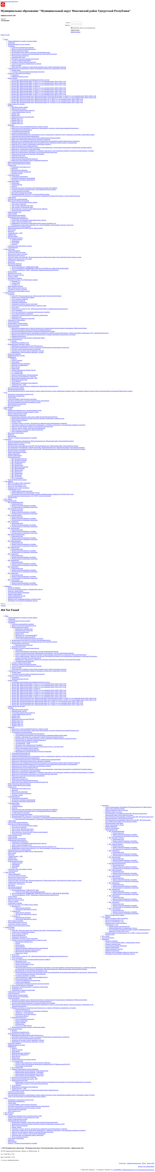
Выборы (10, 105)
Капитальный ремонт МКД (23, 979)
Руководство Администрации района (22, 297)
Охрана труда (12, 165)
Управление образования (19, 302)
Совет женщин (12, 213)
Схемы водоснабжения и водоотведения (27, 980)
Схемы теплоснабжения (22, 982)
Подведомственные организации (18, 325)
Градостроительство (14, 457)
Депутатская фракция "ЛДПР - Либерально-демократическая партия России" (35, 270)
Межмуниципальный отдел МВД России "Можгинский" (25, 228)
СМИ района (12, 197)
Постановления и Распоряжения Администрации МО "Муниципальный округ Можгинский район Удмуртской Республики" (46, 447)
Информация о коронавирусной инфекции (24, 383)
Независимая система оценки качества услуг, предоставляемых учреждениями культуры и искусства (42, 225)
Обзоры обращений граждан (16, 596)
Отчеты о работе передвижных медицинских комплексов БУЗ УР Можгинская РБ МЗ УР (42, 1064)
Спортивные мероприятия (19, 176)
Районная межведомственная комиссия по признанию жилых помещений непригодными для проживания (44, 142)
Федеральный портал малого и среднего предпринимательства (30, 52)
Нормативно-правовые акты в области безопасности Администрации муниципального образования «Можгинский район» (49, 328)
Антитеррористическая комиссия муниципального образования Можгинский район (41, 735)
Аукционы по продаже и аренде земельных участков (27, 350)
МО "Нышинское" (17, 473)
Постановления (20, 946)
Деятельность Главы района (16, 320)
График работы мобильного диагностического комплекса (32, 1062)
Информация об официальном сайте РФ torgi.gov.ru (27, 346)
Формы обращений (14, 454)
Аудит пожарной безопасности (24, 1019)
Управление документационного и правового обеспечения (29, 315)
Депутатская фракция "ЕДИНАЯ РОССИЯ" (25, 267)
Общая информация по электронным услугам (25, 492)
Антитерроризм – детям (22, 743)
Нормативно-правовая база (19, 218)
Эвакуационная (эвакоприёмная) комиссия (24, 159)
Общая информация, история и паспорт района (22, 41)
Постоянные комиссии (15, 263)
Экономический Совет (18, 57)
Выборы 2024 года (17, 121)
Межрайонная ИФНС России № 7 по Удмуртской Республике (30, 194)
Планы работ (12, 397)
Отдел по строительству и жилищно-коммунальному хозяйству (30, 312)
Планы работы (12, 271)
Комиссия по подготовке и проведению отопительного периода (31, 144)
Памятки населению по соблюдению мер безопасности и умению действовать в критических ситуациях (43, 334)
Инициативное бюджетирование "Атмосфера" (29, 1072)
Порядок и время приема (15, 591)
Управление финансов (18, 300)
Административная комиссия (20, 133)
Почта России (15, 367)
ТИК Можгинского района (19, 107)
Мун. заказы (8, 499)
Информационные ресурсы (19, 76)
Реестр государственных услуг (17, 486)
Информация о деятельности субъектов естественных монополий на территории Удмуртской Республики (47, 659)
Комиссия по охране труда (19, 157)
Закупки (14, 341)
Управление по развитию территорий (23, 318)
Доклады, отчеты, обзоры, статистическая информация (28, 428)
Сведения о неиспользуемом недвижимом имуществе (27, 71)
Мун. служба (8, 409)
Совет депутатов (9, 249)
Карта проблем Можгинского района (19, 163)
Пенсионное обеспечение (16, 433)
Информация (12, 357)
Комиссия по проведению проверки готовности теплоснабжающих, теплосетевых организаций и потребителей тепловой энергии (51, 147)
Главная (3, 605)
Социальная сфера (13, 181)
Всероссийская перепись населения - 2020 (24, 378)
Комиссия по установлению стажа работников (25, 149)
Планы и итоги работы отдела (24, 964)
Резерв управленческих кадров (17, 413)
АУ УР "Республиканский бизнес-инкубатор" (29, 638)
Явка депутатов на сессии (16, 275)
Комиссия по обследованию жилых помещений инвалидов (29, 160)
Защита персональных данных (17, 452)
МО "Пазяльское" (16, 475)
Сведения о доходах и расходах (17, 289)
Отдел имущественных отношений (22, 313)
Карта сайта (150, 1163)
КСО (5, 392)
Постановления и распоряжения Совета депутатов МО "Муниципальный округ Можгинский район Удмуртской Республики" (46, 449)
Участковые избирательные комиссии (23, 110)
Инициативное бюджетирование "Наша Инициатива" (32, 1070)
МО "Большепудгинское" (19, 460)
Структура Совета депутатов (17, 252)
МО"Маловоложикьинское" (20, 467)
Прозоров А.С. (16, 281)
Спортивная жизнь (13, 175)
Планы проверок (20, 1022)
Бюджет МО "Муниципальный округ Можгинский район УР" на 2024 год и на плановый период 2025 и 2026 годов (47, 99)
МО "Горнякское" (16, 463)
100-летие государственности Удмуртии (23, 376)
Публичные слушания (14, 278)
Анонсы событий (16, 360)
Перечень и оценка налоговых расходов (23, 62)
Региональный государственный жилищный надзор (31, 971)
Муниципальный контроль (16, 389)
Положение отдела (21, 961)
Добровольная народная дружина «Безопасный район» (28, 338)
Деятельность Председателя (16, 255)
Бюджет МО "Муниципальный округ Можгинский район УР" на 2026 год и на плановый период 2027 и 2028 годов (47, 102)
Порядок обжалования (15, 455)
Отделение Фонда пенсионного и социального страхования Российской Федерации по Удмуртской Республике (45, 196)
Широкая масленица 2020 (19, 379)
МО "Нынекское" (16, 471)
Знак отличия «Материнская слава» (22, 205)
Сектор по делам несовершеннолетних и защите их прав (28, 305)
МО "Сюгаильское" (17, 478)
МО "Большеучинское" (18, 462)
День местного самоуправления (17, 199)
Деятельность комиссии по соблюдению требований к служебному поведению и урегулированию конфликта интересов (48, 425)
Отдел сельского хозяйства (19, 299)
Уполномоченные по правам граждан (19, 226)
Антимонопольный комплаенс (24, 661)
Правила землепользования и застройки (23, 505)
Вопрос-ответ (19, 633)
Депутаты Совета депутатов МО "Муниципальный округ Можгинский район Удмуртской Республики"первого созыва (44, 257)
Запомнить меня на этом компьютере (83, 28)
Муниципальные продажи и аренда (19, 344)
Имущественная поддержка (19, 51)
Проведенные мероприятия (23, 1066)
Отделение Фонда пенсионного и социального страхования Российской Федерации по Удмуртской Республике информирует (54, 819)
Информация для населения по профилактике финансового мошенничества (34, 386)
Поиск (144, 1163)
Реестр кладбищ (16, 65)
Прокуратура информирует (19, 365)
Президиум (11, 262)
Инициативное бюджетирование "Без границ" (29, 1074)
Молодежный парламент (15, 286)
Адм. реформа (8, 481)
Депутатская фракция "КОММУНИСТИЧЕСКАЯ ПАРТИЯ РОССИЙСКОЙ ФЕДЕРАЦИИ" (40, 268)
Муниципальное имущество (20, 55)
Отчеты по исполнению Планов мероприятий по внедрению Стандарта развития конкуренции (44, 653)
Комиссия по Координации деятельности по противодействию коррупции (34, 152)
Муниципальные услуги (22, 962)
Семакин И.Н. (15, 283)
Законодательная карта (15, 597)
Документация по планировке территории (24, 507)
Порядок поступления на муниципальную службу (23, 412)
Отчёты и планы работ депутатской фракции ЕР (30, 891)
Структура (11, 294)
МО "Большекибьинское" (19, 459)
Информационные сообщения (20, 363)
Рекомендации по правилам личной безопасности (30, 740)
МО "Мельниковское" (18, 468)
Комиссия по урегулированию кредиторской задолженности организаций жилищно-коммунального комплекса (45, 141)
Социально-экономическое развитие (22, 47)
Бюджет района (12, 78)
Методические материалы (19, 170)
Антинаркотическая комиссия (20, 131)
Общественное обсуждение (16, 104)
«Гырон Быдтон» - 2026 (15, 233)
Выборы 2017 (15, 113)
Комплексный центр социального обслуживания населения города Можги (34, 188)
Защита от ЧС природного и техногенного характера (31, 1011)
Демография (15, 242)
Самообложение (13, 247)
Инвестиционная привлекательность (19, 162)
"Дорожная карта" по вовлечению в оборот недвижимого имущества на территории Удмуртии (37, 68)
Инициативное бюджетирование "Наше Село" (29, 1075)
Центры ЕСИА (12, 497)
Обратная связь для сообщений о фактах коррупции (27, 429)
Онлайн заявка (16, 70)
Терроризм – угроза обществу (24, 1012)
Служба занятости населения (20, 191)
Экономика (11, 46)
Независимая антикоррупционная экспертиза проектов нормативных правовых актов (37, 418)
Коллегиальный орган (22, 632)
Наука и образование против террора (26, 748)
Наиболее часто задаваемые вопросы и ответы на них (24, 599)
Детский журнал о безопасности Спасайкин (28, 745)
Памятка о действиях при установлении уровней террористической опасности (39, 737)
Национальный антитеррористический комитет (30, 733)
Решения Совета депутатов (16, 444)
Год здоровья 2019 (17, 371)
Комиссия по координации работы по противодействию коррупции (32, 426)
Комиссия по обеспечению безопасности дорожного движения (30, 139)
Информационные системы (16, 355)
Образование (15, 183)
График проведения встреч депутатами (20, 259)
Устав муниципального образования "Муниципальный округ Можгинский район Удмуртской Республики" (41, 441)
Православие (15, 368)
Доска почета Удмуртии (18, 204)
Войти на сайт (5, 35)
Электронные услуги (14, 489)
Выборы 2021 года (17, 118)
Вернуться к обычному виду (9, 1)
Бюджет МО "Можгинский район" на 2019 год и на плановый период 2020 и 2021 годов (38, 91)
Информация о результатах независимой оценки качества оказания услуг (33, 223)
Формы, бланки (16, 421)
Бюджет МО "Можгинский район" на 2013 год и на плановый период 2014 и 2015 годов (38, 81)
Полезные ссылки (16, 173)
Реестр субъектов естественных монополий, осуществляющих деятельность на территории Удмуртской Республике (50, 654)
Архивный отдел (16, 317)
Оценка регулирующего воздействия (19, 73)
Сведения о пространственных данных (20, 246)
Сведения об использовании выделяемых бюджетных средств (30, 80)
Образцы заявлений (21, 1020)
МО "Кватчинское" (17, 465)
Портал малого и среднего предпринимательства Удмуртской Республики (34, 54)
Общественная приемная (23, 908)
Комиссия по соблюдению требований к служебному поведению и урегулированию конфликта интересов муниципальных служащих (52, 150)
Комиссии (11, 125)
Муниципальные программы (17, 450)
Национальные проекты (15, 238)
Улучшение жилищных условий (25, 975)
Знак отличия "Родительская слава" (22, 207)
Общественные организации (16, 215)
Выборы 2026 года (17, 123)
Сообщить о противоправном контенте (27, 750)
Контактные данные (21, 953)
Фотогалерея (12, 230)
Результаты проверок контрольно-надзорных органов (24, 402)
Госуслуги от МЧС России (23, 1025)
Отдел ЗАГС (15, 307)
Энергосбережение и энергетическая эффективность (31, 977)
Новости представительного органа (19, 291)
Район (6, 39)
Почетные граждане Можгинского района (24, 202)
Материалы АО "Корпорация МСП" (26, 635)
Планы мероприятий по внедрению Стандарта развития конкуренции (36, 651)
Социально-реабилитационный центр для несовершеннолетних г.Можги (33, 189)
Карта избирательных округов (17, 288)
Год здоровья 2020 (17, 373)
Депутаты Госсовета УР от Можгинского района (23, 280)
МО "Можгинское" (17, 470)
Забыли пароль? (75, 32)
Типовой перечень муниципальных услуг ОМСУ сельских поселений (29, 496)
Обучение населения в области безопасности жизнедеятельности (31, 329)
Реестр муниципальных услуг (17, 484)
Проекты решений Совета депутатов (19, 442)
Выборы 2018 (15, 115)
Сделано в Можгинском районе (21, 60)
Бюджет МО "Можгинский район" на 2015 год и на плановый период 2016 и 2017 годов (38, 84)
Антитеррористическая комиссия (21, 130)
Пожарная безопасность (18, 336)
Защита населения (13, 326)
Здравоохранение (16, 184)
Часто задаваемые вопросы (19, 431)
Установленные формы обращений (18, 592)
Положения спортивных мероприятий (23, 178)
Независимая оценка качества (17, 217)
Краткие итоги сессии (14, 273)
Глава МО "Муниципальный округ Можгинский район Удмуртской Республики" (36, 296)
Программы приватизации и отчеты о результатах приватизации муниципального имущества (40, 347)
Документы (15, 75)
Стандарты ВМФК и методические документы (22, 399)
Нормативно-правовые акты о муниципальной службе (24, 410)
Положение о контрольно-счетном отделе (20, 394)
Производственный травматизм (21, 171)
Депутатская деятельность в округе (26, 909)
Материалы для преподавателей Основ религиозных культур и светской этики (39, 746)
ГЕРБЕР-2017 (12, 234)
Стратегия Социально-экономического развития (26, 63)
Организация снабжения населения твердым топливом (32, 983)
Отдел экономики (16, 310)
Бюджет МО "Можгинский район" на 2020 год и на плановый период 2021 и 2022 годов (38, 92)
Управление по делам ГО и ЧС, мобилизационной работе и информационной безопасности (39, 309)
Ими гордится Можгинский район (18, 200)
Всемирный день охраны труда (20, 167)
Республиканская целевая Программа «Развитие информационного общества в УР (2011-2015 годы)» (42, 494)
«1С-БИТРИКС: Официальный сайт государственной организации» (133, 1169)
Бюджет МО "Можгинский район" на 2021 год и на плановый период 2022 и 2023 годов (38, 94)
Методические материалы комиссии (26, 951)
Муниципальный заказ (15, 339)
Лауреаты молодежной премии (20, 210)
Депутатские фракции (14, 265)
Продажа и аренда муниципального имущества (26, 349)
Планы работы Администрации (17, 323)
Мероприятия (12, 436)
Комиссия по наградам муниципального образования (27, 154)
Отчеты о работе (13, 276)
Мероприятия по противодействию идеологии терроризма (33, 751)
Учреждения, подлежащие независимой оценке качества (28, 220)
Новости (14, 359)
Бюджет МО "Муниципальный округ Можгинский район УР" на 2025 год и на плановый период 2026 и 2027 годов (47, 101)
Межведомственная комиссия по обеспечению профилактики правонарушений (35, 138)
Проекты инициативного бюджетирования (24, 375)
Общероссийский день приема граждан (23, 370)
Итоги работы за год (14, 405)
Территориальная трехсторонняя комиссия (24, 146)
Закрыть (3, 19)
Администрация (9, 292)
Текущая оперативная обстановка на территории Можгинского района (33, 331)
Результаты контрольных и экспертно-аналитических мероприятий (28, 400)
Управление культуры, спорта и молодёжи (24, 304)
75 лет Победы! (16, 381)
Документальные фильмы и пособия (26, 742)
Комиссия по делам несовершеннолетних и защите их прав (29, 126)
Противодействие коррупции (17, 404)
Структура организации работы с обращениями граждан (25, 589)
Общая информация (14, 250)
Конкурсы (14, 168)
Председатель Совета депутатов (17, 254)
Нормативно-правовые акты (20, 342)
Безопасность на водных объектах (25, 1014)
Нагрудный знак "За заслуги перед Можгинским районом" (29, 209)
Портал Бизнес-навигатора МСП (25, 637)
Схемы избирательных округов (21, 112)
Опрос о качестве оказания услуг (21, 221)
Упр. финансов (8, 407)
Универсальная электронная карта (21, 491)
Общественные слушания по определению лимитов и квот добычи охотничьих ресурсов (38, 67)
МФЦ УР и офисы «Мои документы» (19, 483)
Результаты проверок (14, 354)
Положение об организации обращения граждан (23, 600)
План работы (15, 362)
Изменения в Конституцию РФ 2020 (22, 117)
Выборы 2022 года (17, 120)
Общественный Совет (14, 212)
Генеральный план (17, 504)
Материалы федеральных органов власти (28, 950)
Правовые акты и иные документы (18, 488)
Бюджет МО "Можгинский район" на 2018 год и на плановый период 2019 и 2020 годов (38, 89)
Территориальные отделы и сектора (19, 44)
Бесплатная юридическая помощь (21, 192)
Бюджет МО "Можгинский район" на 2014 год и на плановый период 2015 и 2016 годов (38, 83)
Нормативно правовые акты (24, 629)
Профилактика (19, 1024)
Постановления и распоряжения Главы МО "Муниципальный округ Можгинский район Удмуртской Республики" (43, 446)
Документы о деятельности (16, 260)
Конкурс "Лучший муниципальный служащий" (22, 438)
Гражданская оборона (22, 1016)
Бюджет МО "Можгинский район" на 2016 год (25, 86)
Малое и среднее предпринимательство (23, 49)
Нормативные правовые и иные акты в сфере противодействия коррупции (34, 417)
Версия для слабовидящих (146, 1166)
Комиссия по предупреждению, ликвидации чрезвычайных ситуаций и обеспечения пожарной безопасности (45, 128)
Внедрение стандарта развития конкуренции (25, 59)
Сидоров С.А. (15, 284)
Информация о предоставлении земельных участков (27, 352)
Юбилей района (13, 236)
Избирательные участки (18, 109)
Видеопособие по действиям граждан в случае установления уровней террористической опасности (45, 738)
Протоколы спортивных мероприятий (23, 180)
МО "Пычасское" (16, 476)
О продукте (122, 1163)
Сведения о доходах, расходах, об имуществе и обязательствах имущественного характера (39, 423)
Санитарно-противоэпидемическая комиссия (25, 136)
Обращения (7, 586)
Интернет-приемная (14, 588)
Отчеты (17, 943)
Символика (11, 42)
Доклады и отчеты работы (16, 388)
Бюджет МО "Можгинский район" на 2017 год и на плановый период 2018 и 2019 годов (38, 88)
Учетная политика (13, 321)
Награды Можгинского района (17, 479)
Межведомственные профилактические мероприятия (31, 948)
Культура (14, 186)
